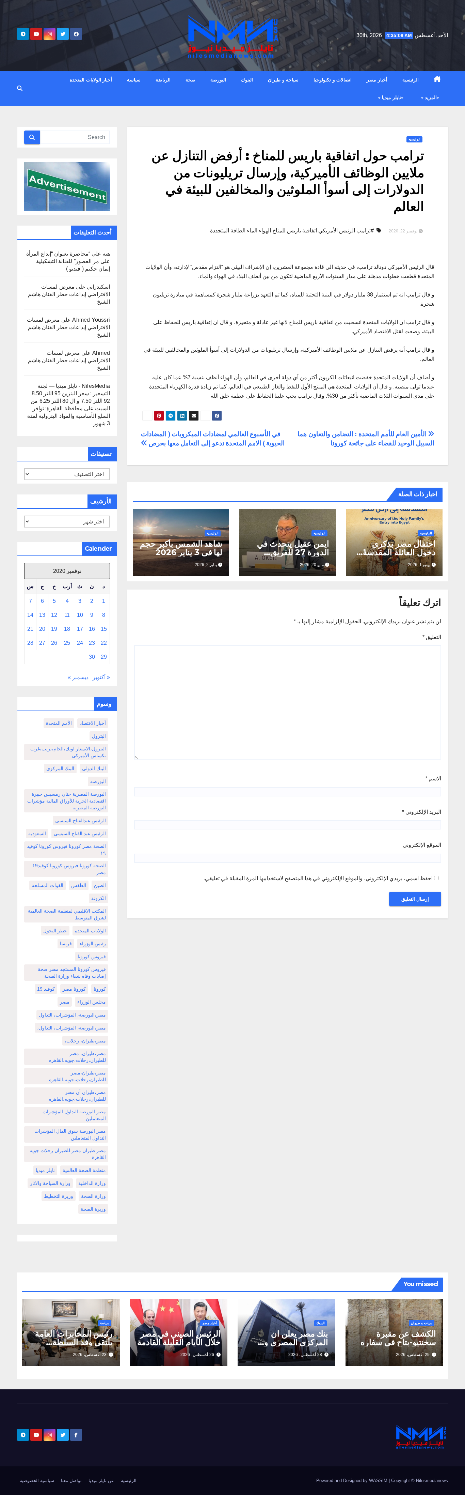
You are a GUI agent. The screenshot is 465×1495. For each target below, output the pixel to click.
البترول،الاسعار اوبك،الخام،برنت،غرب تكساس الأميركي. (68, 752)
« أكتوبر (101, 677)
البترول (99, 736)
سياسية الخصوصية (37, 1480)
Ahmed (101, 353)
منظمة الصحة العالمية (84, 1170)
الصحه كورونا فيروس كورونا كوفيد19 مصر (69, 869)
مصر (64, 1002)
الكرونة (98, 898)
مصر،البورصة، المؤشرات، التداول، (71, 1028)
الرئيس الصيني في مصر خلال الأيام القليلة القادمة (179, 1338)
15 (104, 629)
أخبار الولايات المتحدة (91, 80)
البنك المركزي (60, 768)
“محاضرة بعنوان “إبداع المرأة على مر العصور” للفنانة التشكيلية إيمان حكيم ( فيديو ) (68, 261)
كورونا (100, 989)
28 (30, 643)
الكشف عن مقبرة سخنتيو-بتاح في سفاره (398, 1338)
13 (42, 615)
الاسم (433, 778)
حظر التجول (55, 930)
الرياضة (163, 80)
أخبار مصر (377, 80)
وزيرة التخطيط (58, 1196)
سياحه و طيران (283, 80)
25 (67, 643)
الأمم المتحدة (59, 723)
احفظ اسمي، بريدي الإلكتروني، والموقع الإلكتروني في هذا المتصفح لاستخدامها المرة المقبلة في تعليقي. (318, 878)
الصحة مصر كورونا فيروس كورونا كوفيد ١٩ (66, 849)
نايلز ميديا (390, 97)
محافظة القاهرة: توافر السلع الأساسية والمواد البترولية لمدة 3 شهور (68, 416)
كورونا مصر (74, 989)
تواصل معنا (71, 1480)
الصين (100, 885)
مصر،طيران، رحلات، (85, 1040)
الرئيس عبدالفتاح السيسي (80, 820)
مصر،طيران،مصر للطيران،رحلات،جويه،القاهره (77, 1076)
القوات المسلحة (47, 885)
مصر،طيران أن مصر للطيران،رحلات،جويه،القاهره (77, 1095)
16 (92, 629)
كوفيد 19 (46, 989)
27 (42, 643)
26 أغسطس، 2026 (197, 1354)
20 (42, 629)
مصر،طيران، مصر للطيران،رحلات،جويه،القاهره (77, 1057)
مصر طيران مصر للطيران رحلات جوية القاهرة (68, 1154)
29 (104, 657)
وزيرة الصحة (93, 1209)
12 (54, 615)
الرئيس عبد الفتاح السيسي (80, 833)
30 (92, 657)
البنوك (247, 80)
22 (104, 643)
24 (80, 643)
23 (92, 643)
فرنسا (66, 943)
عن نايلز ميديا (101, 1480)
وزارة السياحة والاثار (50, 1183)
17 (80, 629)
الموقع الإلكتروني (422, 845)
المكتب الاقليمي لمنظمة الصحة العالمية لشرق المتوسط (67, 914)
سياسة (134, 80)
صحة (190, 80)
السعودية (37, 833)
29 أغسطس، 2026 (413, 1354)
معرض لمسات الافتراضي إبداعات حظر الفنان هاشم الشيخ (69, 294)
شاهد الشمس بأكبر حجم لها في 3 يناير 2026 (181, 548)
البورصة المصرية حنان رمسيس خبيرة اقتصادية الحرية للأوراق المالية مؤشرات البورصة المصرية (66, 800)
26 (54, 643)
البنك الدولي (94, 768)
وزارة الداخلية (92, 1183)
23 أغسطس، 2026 (90, 1354)
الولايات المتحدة (90, 930)
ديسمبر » (78, 677)
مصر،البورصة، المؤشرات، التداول (72, 1015)
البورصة (218, 80)
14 (30, 615)
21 (30, 629)
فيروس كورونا (92, 956)
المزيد (430, 97)
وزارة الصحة (93, 1196)
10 (80, 615)
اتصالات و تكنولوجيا (333, 80)
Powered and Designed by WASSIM (352, 1480)
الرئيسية (410, 80)
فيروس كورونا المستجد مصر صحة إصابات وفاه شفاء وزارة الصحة (72, 972)
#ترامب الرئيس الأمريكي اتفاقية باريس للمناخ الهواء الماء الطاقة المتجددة (292, 230)
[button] (19, 88)
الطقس (78, 885)
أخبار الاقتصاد (93, 723)
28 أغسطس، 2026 (305, 1354)
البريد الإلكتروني (421, 812)
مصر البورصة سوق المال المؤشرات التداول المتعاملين (70, 1134)
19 (54, 629)
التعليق (431, 637)
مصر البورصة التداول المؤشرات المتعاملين (74, 1115)
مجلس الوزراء (91, 1002)
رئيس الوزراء (93, 943)
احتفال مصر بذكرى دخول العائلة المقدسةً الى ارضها (399, 552)
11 (67, 615)
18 (67, 629)
